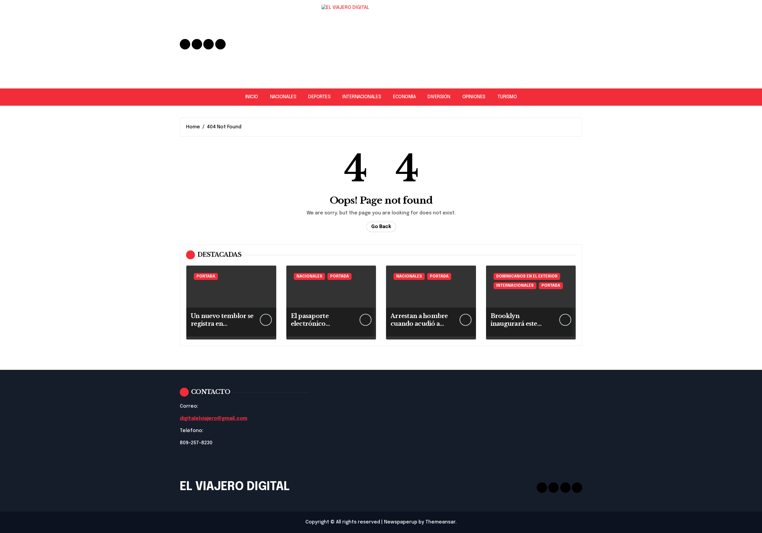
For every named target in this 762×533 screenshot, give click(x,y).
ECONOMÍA (404, 96)
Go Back (381, 226)
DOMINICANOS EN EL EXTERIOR (527, 276)
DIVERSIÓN (438, 96)
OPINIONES (473, 96)
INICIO (251, 96)
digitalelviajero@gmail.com (213, 418)
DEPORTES (319, 96)
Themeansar (440, 522)
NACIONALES (283, 96)
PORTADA (205, 276)
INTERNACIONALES (361, 96)
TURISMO (507, 96)
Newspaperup (400, 522)
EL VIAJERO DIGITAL (235, 487)
